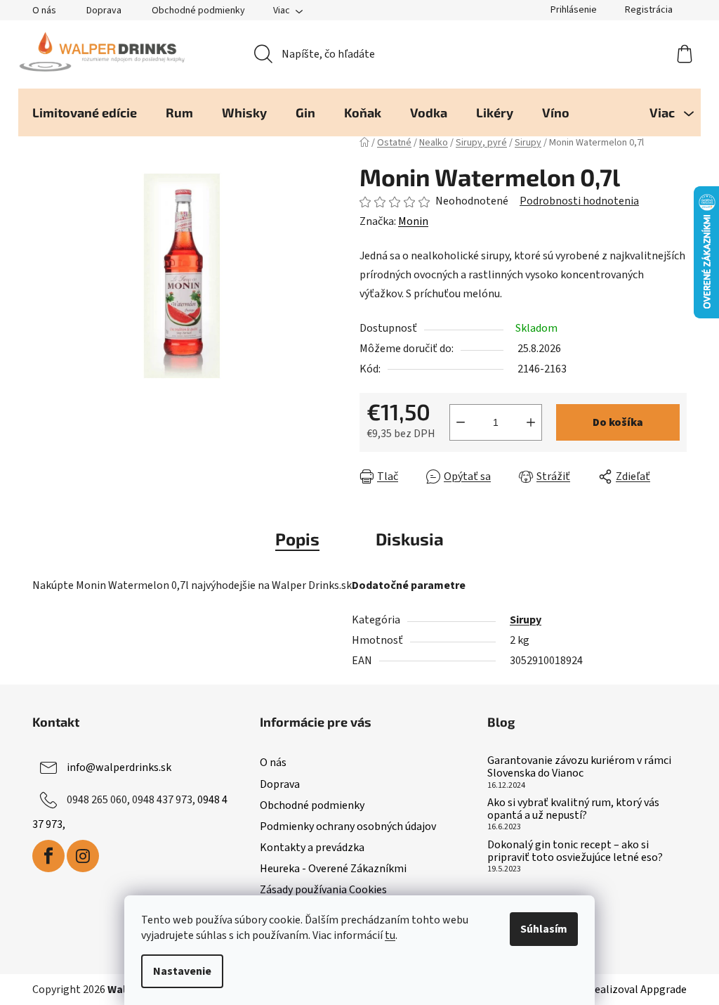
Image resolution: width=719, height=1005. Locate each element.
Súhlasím (543, 929)
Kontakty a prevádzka (312, 847)
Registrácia (649, 10)
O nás (44, 11)
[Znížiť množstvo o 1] (460, 422)
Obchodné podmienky (198, 11)
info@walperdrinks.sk (119, 767)
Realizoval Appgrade (637, 989)
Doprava (103, 11)
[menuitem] (84, 112)
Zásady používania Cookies (323, 889)
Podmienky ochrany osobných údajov (348, 826)
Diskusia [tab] (410, 539)
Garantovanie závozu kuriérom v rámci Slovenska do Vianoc (579, 767)
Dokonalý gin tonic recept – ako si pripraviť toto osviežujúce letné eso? (575, 851)
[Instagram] (83, 856)
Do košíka (618, 422)
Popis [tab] (297, 539)
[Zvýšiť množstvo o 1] (530, 422)
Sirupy (525, 620)
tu (390, 935)
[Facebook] (48, 856)
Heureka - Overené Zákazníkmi (333, 868)
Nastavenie (182, 971)
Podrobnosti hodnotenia (579, 201)
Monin (413, 221)
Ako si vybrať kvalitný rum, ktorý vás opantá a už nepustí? (573, 809)
